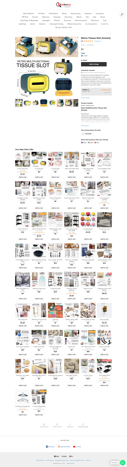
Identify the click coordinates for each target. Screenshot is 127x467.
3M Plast (25, 17)
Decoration (68, 17)
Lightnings (22, 24)
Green (85, 56)
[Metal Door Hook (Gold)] (39, 310)
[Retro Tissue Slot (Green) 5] (60, 103)
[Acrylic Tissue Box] (22, 159)
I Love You (104, 24)
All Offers (41, 13)
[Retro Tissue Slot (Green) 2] (35, 103)
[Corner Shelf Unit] (22, 219)
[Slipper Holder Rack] (88, 188)
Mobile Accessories (74, 24)
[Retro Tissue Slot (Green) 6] (69, 103)
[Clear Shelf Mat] (22, 310)
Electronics (95, 20)
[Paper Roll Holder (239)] (71, 159)
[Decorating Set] (88, 219)
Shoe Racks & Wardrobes (29, 20)
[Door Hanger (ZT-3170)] (55, 250)
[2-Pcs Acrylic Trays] (104, 219)
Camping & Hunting (56, 24)
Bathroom (45, 17)
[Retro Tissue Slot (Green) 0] (19, 103)
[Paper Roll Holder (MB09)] (88, 159)
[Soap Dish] (55, 310)
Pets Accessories (81, 20)
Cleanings (56, 17)
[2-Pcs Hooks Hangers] (22, 337)
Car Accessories (91, 24)
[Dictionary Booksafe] (88, 250)
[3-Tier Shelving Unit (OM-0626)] (71, 219)
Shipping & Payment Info (62, 460)
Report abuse (70, 463)
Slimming (67, 20)
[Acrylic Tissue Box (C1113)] (71, 188)
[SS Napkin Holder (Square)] (22, 188)
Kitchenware (53, 13)
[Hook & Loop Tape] (104, 337)
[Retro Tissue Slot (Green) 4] (52, 103)
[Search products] (122, 14)
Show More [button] (85, 126)
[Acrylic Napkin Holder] (104, 159)
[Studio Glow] (71, 337)
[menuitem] (108, 33)
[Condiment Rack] (55, 279)
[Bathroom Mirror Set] (39, 279)
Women (79, 17)
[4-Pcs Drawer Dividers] (88, 310)
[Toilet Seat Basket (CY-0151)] (22, 279)
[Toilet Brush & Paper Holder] (39, 188)
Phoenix (57, 20)
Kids (94, 17)
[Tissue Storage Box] (55, 188)
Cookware (88, 13)
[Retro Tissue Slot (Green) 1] (27, 103)
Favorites (70, 427)
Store (83, 45)
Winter (64, 13)
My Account (44, 427)
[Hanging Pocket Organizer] (71, 279)
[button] (87, 134)
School (102, 17)
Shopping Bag (83, 427)
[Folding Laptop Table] (71, 310)
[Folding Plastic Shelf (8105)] (55, 219)
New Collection (28, 13)
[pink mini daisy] (104, 310)
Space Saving (75, 13)
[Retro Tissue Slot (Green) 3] (44, 103)
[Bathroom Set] (88, 279)
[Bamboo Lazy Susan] (22, 366)
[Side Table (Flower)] (71, 366)
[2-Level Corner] (88, 366)
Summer (35, 17)
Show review (85, 98)
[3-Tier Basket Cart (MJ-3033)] (22, 250)
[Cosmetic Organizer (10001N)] (55, 337)
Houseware (100, 13)
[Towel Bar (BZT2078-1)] (39, 366)
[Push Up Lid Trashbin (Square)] (71, 250)
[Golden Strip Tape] (39, 337)
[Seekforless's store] (63, 4)
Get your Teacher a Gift (63, 27)
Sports (32, 24)
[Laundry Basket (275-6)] (104, 250)
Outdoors (42, 24)
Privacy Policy (50, 460)
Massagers (46, 20)
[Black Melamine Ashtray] (39, 250)
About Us (88, 460)
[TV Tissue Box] (39, 159)
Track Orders (57, 427)
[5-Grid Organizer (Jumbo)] (104, 188)
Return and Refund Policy (77, 460)
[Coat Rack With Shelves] (55, 366)
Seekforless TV (40, 460)
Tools (105, 20)
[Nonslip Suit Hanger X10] (22, 397)
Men (87, 17)
